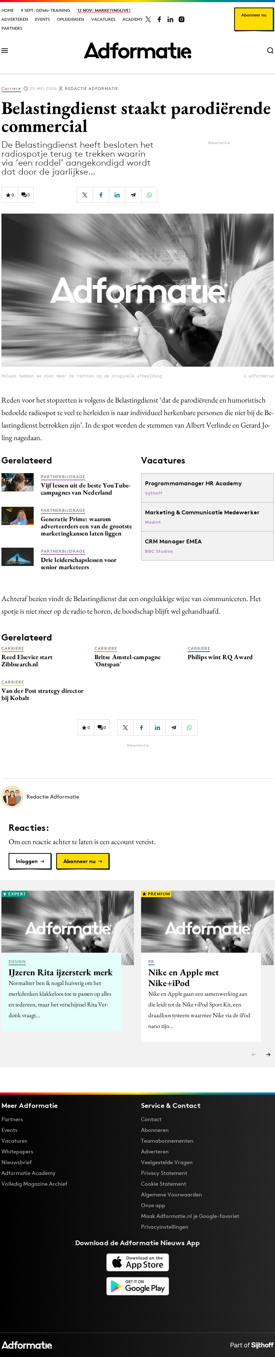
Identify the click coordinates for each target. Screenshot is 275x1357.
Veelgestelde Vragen (167, 1162)
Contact (151, 1119)
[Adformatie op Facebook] (159, 19)
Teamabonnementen (167, 1140)
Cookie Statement (163, 1183)
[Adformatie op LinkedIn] (170, 19)
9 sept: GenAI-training (45, 10)
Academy (132, 19)
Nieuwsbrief (16, 1162)
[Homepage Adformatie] (137, 50)
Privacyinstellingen (164, 1227)
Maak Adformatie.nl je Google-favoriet (190, 1216)
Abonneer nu (253, 15)
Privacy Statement (164, 1173)
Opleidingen (70, 19)
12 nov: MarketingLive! (104, 10)
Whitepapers (17, 1151)
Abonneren (155, 1130)
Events (42, 19)
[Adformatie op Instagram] (181, 19)
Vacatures (103, 19)
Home (7, 10)
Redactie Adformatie (91, 88)
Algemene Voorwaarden (171, 1194)
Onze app (153, 1205)
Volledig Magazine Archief (34, 1183)
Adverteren (14, 19)
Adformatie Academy (28, 1173)
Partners (11, 28)
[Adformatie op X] (148, 19)
